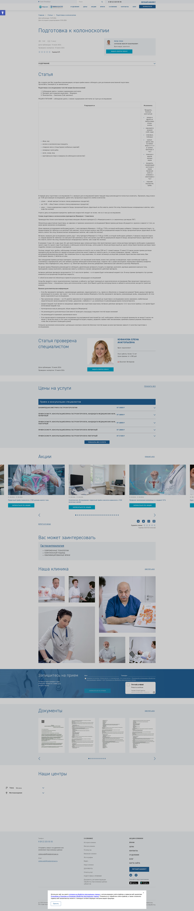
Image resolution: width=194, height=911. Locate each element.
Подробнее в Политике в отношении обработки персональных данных (75, 896)
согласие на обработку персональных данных (84, 894)
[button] (2, 12)
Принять (56, 904)
